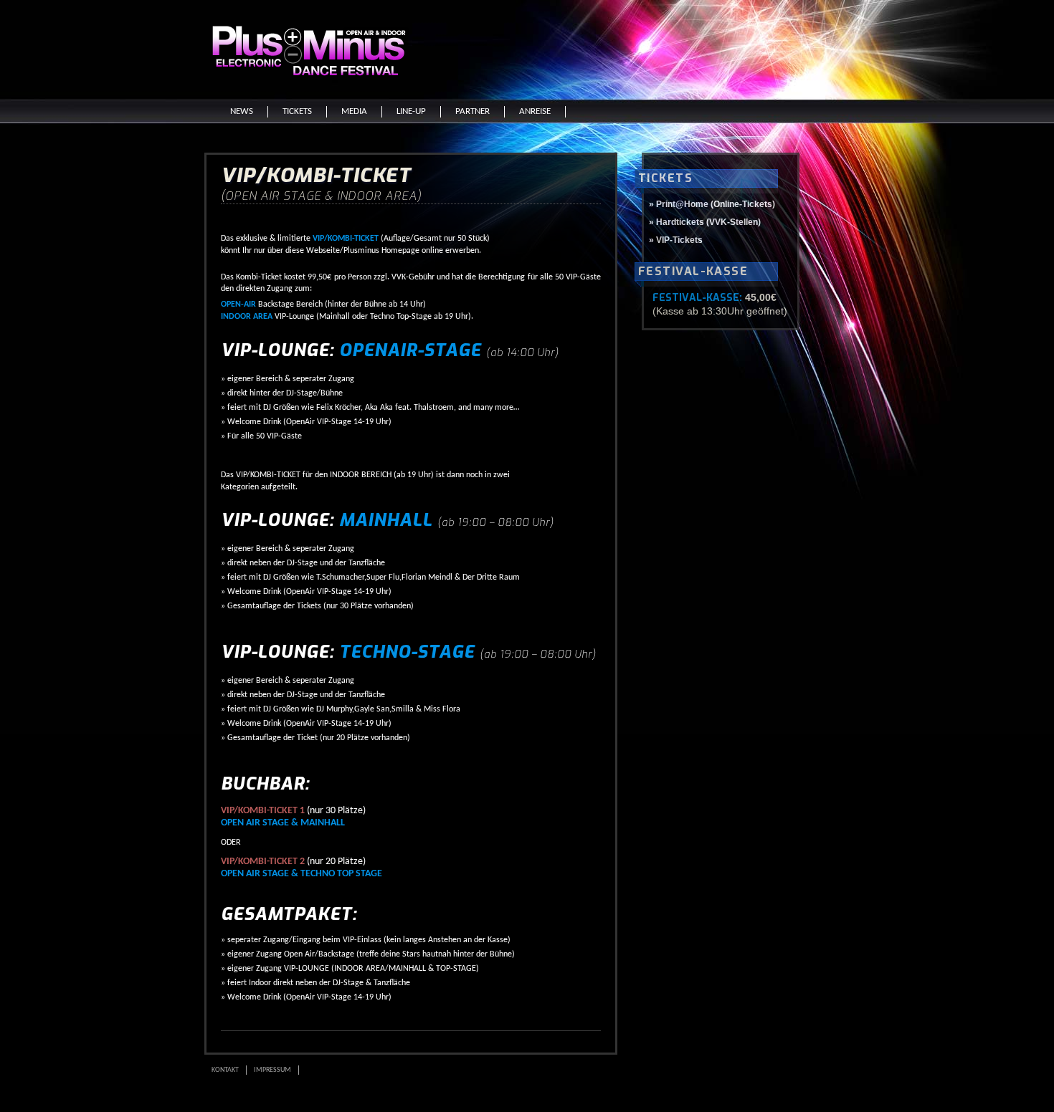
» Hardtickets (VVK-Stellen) (705, 222)
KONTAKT (225, 1070)
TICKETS (297, 111)
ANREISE (535, 111)
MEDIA (354, 111)
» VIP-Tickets (676, 240)
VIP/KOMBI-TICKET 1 (263, 810)
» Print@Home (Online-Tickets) (712, 204)
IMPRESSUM (272, 1070)
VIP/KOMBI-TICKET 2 (263, 861)
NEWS (241, 111)
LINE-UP (411, 111)
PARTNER (472, 111)
